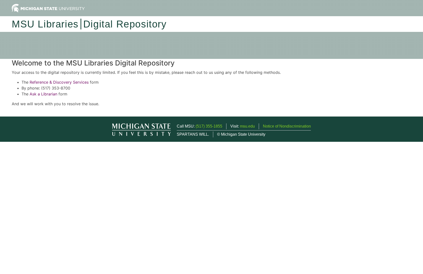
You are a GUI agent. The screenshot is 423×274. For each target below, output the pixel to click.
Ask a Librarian (43, 93)
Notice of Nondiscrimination (287, 126)
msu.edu (247, 126)
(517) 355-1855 (209, 126)
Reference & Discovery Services (59, 82)
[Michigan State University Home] (48, 7)
